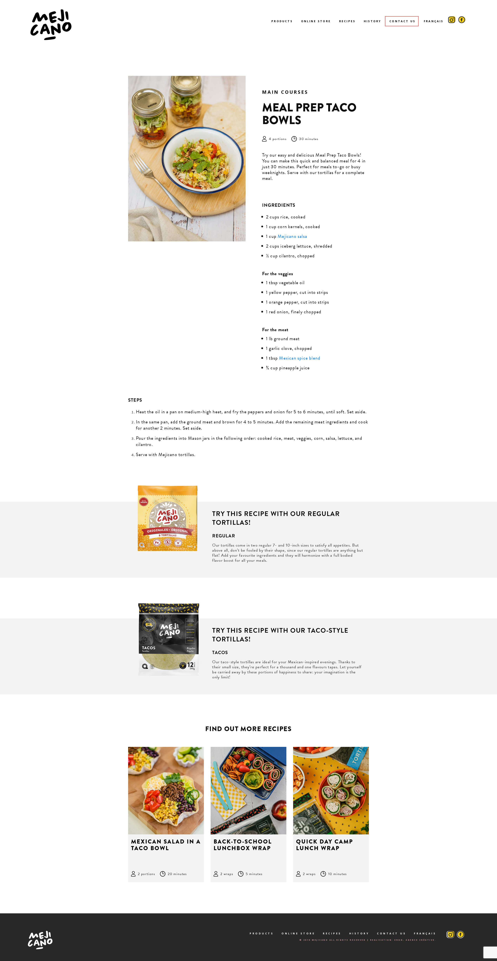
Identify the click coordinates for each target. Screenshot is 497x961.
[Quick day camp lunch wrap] (331, 790)
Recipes (347, 21)
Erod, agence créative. (415, 940)
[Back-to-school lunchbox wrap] (248, 790)
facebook (462, 21)
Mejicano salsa (292, 236)
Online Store (316, 21)
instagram (451, 21)
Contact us (402, 21)
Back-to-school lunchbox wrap (243, 844)
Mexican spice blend (300, 358)
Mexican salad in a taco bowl (166, 844)
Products (282, 21)
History (372, 21)
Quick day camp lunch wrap (324, 844)
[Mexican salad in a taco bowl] (166, 790)
